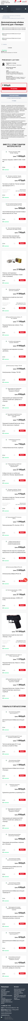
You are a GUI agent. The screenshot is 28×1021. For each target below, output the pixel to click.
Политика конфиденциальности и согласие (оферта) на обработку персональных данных (6, 1001)
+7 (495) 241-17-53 (6, 1005)
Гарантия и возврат (5, 991)
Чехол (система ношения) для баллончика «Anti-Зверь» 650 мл (11, 236)
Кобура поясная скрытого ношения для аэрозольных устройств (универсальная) (14, 551)
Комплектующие (6, 17)
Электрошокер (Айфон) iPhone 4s (11, 573)
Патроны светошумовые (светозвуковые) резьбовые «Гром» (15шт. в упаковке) (12, 274)
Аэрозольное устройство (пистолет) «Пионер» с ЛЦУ (12, 635)
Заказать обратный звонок (5, 3)
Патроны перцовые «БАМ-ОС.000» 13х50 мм (13, 160)
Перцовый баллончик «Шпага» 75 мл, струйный (12, 325)
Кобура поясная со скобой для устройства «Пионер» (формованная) (12, 474)
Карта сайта (3, 994)
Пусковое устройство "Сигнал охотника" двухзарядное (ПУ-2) (13, 498)
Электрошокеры (17, 991)
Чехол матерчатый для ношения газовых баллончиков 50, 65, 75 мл (14, 212)
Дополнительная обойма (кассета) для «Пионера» (13, 18)
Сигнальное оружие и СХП (20, 995)
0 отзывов (10, 47)
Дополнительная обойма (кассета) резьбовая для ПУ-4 (12, 867)
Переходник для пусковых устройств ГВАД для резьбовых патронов (13, 917)
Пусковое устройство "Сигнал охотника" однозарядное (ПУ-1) (13, 184)
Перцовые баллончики (19, 990)
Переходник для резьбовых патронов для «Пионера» (13, 843)
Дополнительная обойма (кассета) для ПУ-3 (13, 720)
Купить (22, 167)
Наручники (16, 994)
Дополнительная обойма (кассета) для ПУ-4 (13, 941)
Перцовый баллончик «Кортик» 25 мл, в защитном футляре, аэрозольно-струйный (13, 690)
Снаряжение (17, 999)
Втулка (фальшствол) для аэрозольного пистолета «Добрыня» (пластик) (13, 967)
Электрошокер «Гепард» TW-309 (11, 372)
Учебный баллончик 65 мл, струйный (12, 447)
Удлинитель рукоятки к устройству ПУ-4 (13, 792)
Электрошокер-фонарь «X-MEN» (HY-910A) (12, 598)
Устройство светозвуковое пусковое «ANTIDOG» (12, 350)
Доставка (3, 990)
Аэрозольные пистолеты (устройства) (11, 15)
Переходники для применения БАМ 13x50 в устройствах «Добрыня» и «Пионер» (12, 399)
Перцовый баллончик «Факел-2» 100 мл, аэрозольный (13, 663)
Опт (2, 996)
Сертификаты (4, 992)
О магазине (3, 989)
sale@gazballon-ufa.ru (5, 1015)
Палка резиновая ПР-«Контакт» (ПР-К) (13, 525)
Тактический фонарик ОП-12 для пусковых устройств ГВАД (11, 744)
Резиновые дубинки (18, 992)
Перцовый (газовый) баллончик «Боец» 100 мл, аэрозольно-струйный (13, 424)
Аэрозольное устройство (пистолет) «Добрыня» (12, 298)
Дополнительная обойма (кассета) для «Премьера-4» (13, 891)
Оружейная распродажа (6, 995)
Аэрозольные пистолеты (19, 989)
